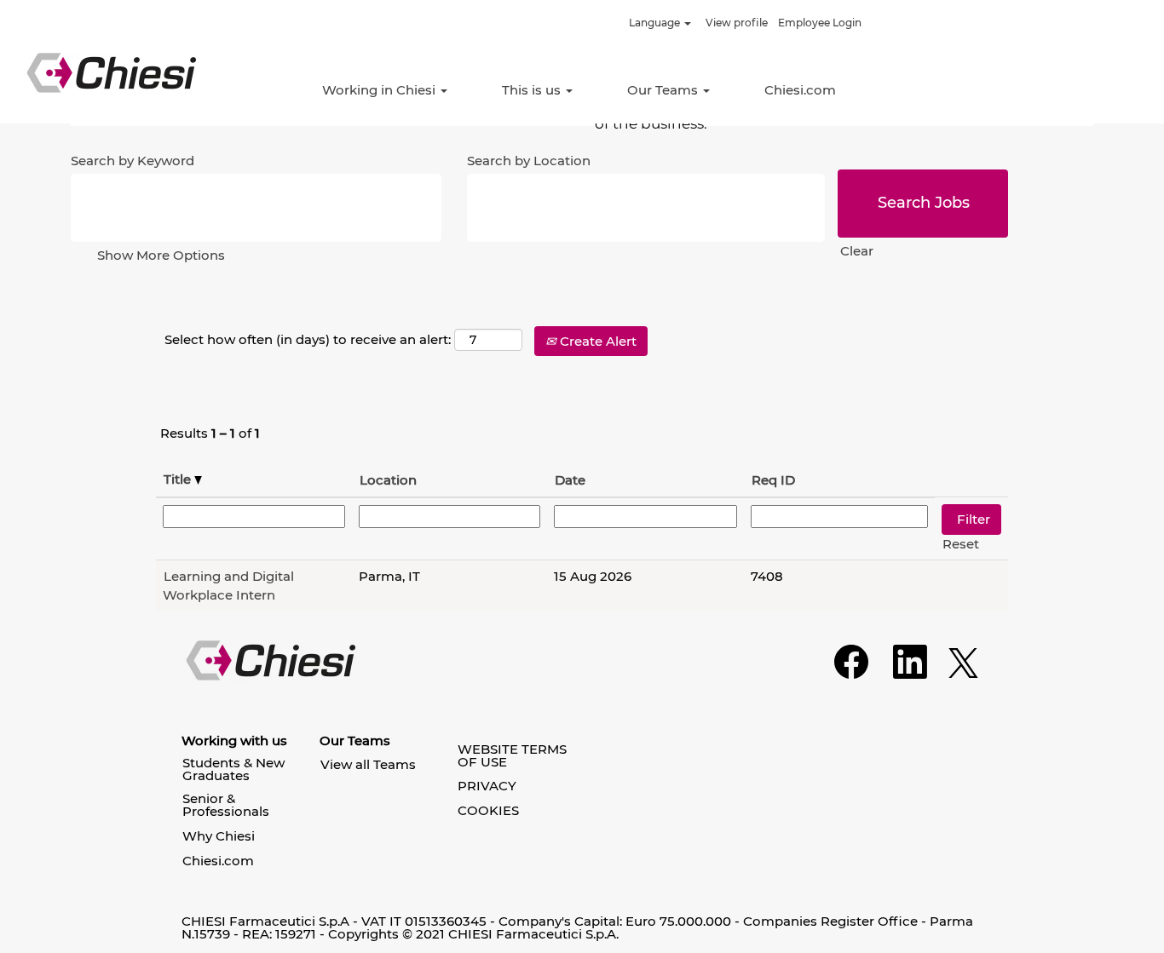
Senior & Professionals (225, 804)
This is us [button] (533, 90)
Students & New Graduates (233, 769)
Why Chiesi (218, 836)
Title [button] (179, 479)
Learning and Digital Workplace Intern (228, 585)
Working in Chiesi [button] (380, 90)
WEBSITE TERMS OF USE (512, 755)
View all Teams (368, 764)
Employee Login (819, 22)
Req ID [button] (773, 480)
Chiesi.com (800, 90)
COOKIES (488, 810)
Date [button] (570, 480)
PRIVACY (487, 785)
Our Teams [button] (664, 90)
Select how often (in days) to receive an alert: (307, 339)
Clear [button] (856, 251)
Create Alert (596, 341)
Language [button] (656, 22)
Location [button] (388, 480)
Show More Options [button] (161, 255)
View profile (737, 22)
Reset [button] (960, 544)
